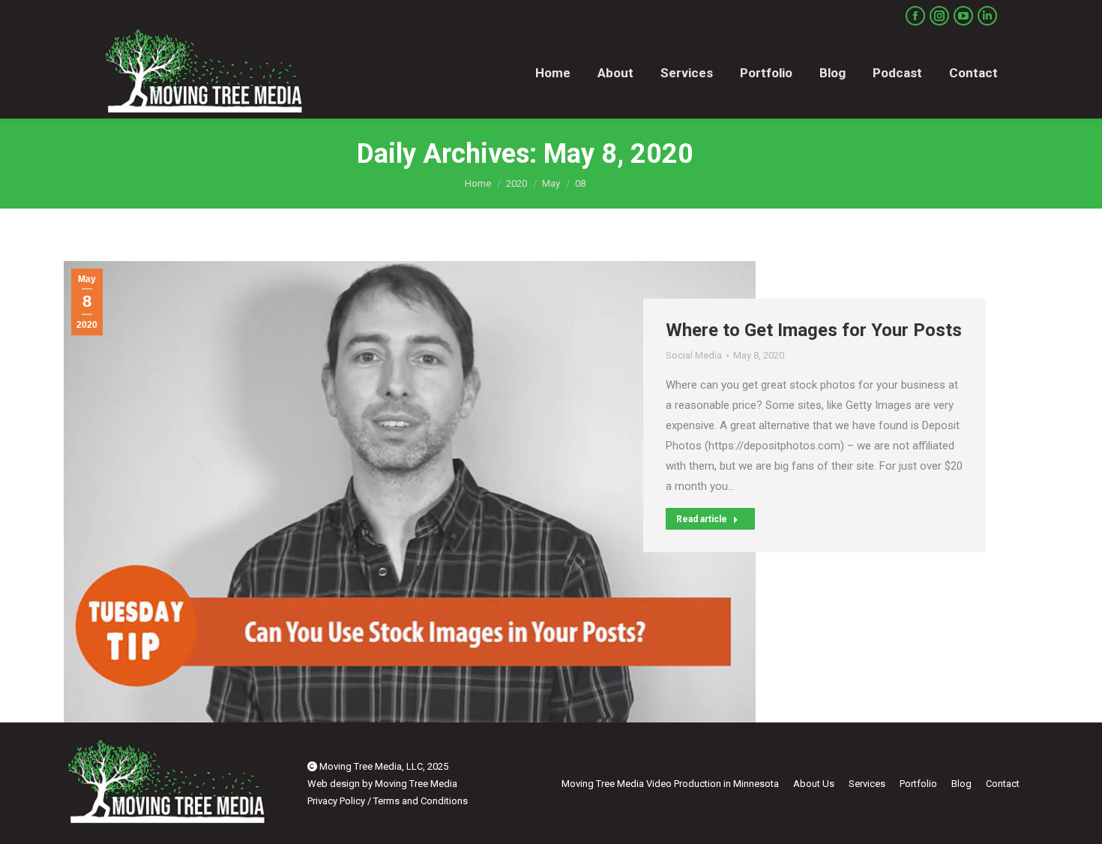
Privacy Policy (336, 800)
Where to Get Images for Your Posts (814, 330)
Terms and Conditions (420, 800)
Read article (701, 519)
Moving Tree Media (416, 783)
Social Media (694, 355)
